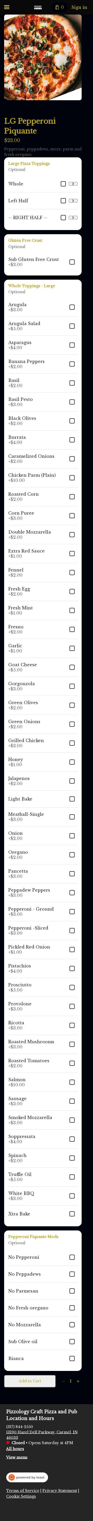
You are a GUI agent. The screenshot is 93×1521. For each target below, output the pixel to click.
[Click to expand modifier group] (73, 184)
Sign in (79, 7)
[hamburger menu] (6, 7)
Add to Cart (30, 1381)
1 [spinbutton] (71, 1381)
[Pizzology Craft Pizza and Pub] (38, 7)
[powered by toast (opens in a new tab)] (27, 1477)
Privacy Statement (59, 1491)
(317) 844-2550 (19, 1426)
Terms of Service (22, 1491)
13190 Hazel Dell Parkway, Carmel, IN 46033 (42, 1435)
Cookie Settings (21, 1496)
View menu (16, 1457)
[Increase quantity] (78, 1381)
